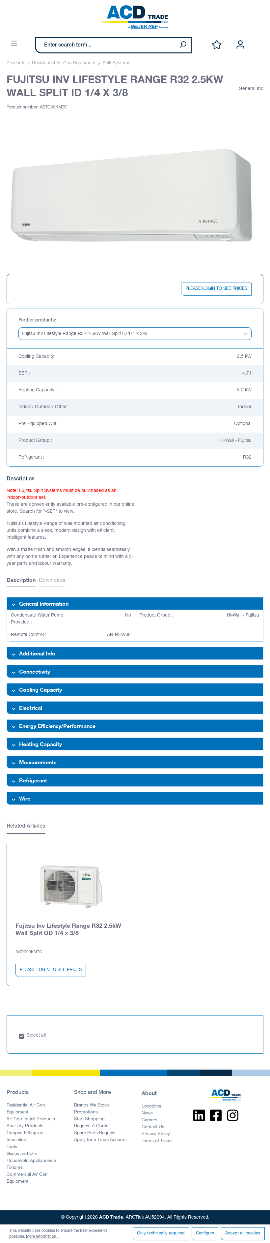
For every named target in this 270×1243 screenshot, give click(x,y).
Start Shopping (89, 1119)
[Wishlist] (216, 45)
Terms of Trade (157, 1141)
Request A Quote (91, 1126)
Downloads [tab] (52, 581)
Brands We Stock (91, 1105)
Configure (205, 1233)
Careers (149, 1120)
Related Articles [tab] (26, 826)
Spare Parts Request (95, 1133)
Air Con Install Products (31, 1119)
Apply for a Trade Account (100, 1140)
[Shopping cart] (259, 38)
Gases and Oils (22, 1154)
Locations (151, 1106)
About (149, 1093)
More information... (42, 1237)
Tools (12, 1147)
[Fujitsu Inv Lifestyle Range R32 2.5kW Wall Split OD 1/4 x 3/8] (68, 887)
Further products (36, 320)
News (147, 1113)
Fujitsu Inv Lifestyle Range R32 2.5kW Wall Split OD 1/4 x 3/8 (68, 929)
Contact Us (153, 1127)
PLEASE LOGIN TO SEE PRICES (216, 289)
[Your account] (240, 45)
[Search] (183, 45)
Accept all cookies (242, 1233)
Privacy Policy (156, 1134)
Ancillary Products (25, 1126)
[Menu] (14, 43)
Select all (36, 1035)
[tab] (21, 580)
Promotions (86, 1112)
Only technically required (161, 1233)
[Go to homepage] (135, 17)
